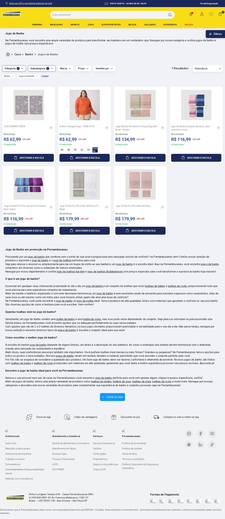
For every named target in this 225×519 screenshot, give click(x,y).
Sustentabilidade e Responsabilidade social (24, 471)
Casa (91, 25)
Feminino (37, 25)
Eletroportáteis (111, 25)
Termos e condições (133, 459)
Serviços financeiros (104, 443)
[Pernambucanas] (11, 14)
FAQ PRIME (58, 469)
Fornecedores (12, 464)
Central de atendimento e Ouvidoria (70, 443)
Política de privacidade (134, 443)
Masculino (56, 25)
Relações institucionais (17, 448)
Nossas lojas (59, 454)
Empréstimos (100, 459)
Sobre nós (10, 443)
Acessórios (170, 25)
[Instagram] (189, 433)
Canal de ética (129, 454)
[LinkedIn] (200, 445)
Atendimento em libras (64, 448)
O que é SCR (99, 469)
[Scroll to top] (112, 397)
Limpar (45, 76)
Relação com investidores (19, 478)
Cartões (97, 448)
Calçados (149, 25)
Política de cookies (132, 448)
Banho (29, 54)
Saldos (189, 25)
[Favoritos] (211, 14)
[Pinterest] (189, 445)
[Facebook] (200, 433)
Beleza (132, 25)
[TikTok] (212, 445)
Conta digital (99, 454)
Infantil (75, 25)
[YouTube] (212, 433)
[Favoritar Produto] (51, 128)
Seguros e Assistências (105, 464)
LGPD (55, 464)
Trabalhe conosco (15, 459)
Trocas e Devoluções (63, 459)
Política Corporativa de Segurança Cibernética (140, 466)
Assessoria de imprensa (18, 454)
